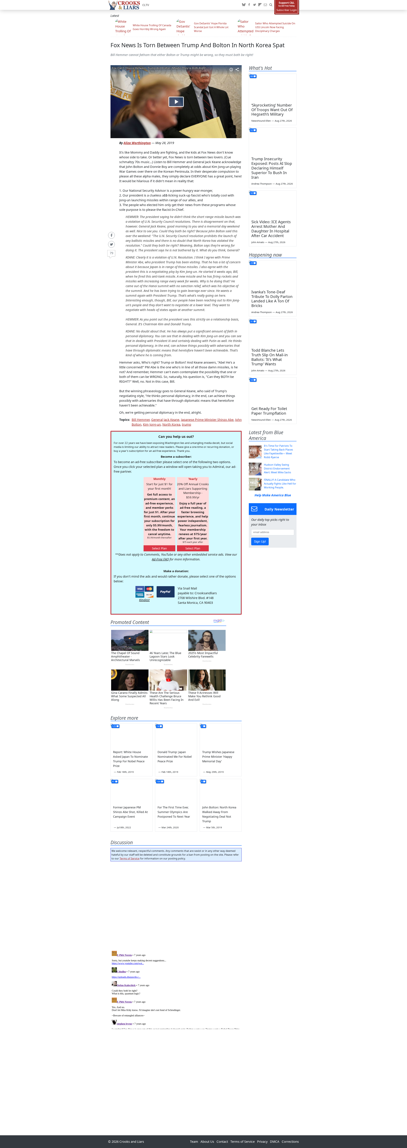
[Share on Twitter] (111, 244)
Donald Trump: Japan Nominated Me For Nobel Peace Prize (175, 756)
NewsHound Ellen (261, 120)
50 (251, 193)
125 (114, 726)
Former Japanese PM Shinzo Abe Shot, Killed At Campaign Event (130, 811)
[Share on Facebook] (111, 235)
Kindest (144, 600)
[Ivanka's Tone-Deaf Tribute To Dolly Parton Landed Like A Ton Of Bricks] (272, 274)
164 (158, 781)
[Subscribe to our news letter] (265, 5)
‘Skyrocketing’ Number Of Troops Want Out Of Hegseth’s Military (272, 109)
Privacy (262, 1141)
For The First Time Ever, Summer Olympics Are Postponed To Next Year (174, 811)
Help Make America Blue (273, 495)
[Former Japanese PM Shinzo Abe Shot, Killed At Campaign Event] (131, 791)
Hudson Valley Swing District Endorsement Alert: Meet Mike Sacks (277, 468)
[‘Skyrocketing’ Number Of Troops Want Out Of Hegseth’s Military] (272, 87)
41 (113, 781)
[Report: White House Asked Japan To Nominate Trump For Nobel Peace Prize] (131, 735)
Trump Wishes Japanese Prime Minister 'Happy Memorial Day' (218, 756)
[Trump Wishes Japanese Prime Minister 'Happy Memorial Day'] (220, 735)
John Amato (257, 242)
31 (251, 321)
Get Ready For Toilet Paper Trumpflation (269, 411)
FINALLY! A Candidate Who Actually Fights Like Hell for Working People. (280, 483)
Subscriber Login (286, 10)
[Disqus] (176, 989)
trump (186, 424)
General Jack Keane (165, 419)
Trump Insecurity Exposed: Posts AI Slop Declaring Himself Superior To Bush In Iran (271, 168)
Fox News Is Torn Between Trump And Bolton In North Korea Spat (197, 45)
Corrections (290, 1141)
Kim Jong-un (152, 424)
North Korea (171, 424)
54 (251, 379)
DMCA (274, 1141)
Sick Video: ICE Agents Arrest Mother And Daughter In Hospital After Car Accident (271, 228)
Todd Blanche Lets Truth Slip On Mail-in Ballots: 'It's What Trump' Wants (269, 357)
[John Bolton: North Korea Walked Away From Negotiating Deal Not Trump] (220, 791)
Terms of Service (129, 858)
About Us (207, 1141)
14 (158, 726)
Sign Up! (260, 541)
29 (251, 263)
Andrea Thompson (261, 183)
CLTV (145, 5)
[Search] (271, 5)
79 (111, 253)
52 (251, 130)
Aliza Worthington (137, 143)
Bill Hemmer (141, 419)
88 (251, 76)
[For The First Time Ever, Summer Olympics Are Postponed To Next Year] (176, 791)
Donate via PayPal (166, 592)
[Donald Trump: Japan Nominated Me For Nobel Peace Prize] (176, 735)
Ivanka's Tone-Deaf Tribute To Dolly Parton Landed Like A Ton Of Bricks (272, 298)
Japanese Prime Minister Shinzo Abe (207, 419)
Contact (222, 1141)
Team (194, 1141)
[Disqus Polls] (176, 905)
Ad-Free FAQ (160, 559)
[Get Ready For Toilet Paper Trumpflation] (272, 390)
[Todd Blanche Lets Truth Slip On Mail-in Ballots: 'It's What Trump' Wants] (272, 332)
